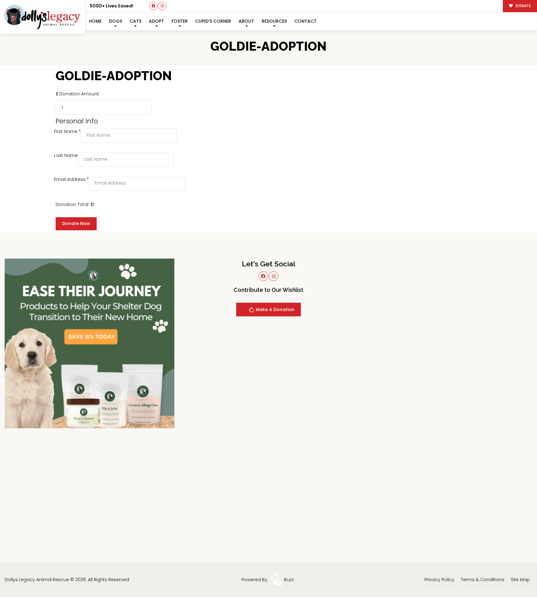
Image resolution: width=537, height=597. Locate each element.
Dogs (115, 21)
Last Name (66, 155)
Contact (305, 21)
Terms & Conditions (482, 579)
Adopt (156, 21)
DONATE (523, 5)
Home (95, 21)
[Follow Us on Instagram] (162, 6)
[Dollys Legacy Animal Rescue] (42, 17)
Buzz (289, 579)
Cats (135, 21)
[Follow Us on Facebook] (153, 6)
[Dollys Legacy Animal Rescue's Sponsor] (89, 343)
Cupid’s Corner (213, 21)
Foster (180, 21)
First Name (67, 131)
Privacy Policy (439, 579)
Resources (274, 21)
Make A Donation (274, 309)
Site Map (520, 579)
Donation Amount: (79, 94)
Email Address (71, 179)
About (246, 21)
